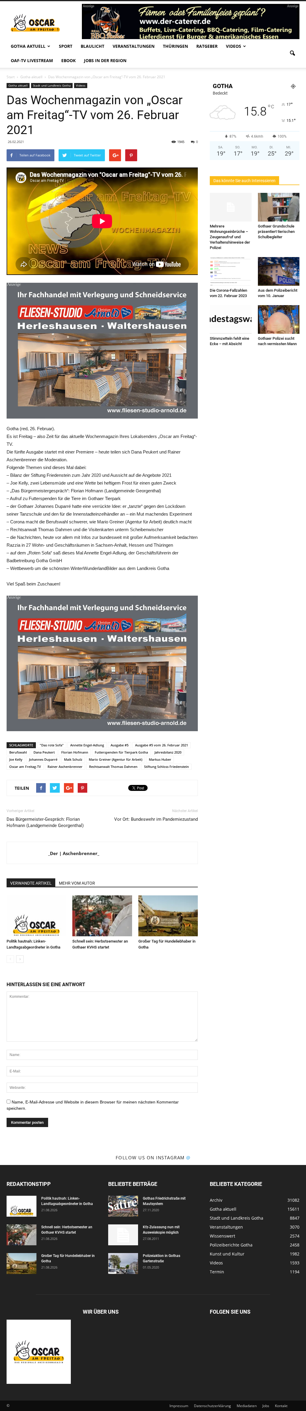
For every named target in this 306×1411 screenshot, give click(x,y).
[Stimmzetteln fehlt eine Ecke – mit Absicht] (231, 319)
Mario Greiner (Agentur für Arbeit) (115, 759)
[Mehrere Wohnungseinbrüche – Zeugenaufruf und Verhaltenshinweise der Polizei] (231, 207)
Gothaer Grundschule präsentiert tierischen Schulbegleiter (276, 231)
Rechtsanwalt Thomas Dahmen (113, 766)
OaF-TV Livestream (32, 60)
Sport (65, 46)
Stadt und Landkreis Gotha (52, 85)
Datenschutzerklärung (212, 1405)
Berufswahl (18, 752)
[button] (292, 53)
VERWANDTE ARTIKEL (31, 883)
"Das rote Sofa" (52, 745)
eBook (68, 60)
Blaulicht (92, 46)
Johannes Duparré (43, 759)
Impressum (178, 1405)
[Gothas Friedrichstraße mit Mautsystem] (123, 1206)
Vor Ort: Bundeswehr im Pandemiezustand (156, 819)
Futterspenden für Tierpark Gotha (121, 752)
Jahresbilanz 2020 (167, 752)
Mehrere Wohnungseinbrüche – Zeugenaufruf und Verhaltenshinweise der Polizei (230, 237)
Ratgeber (207, 46)
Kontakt (281, 1405)
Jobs (265, 1405)
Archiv (216, 1200)
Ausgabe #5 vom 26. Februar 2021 (161, 745)
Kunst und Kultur (227, 1254)
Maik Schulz (73, 759)
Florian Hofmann (74, 752)
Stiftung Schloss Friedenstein (166, 766)
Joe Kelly (15, 759)
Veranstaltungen (133, 46)
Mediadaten (247, 1405)
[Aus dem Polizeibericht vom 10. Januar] (279, 271)
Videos (233, 46)
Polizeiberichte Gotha (231, 1245)
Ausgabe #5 (119, 745)
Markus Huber (160, 759)
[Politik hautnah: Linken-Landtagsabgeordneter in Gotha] (36, 915)
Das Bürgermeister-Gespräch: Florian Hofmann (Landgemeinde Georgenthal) (45, 822)
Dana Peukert (44, 752)
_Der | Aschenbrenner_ (73, 853)
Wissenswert (222, 1236)
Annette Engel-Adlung (87, 745)
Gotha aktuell (28, 46)
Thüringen (175, 46)
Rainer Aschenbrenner (65, 766)
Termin (217, 1272)
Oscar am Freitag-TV (25, 766)
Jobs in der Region (105, 60)
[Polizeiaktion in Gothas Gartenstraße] (123, 1263)
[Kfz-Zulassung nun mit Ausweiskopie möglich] (123, 1234)
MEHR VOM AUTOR (77, 883)
